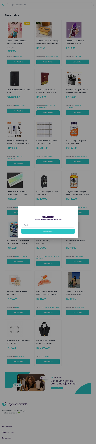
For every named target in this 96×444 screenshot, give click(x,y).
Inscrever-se (48, 231)
